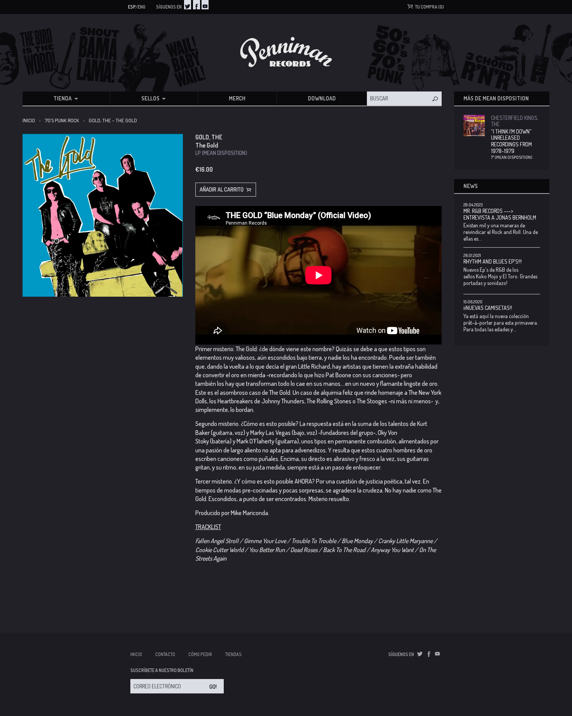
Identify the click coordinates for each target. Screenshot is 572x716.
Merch (237, 98)
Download (322, 98)
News (470, 186)
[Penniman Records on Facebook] (196, 4)
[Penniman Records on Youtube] (205, 4)
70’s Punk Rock (62, 120)
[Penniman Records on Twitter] (187, 4)
